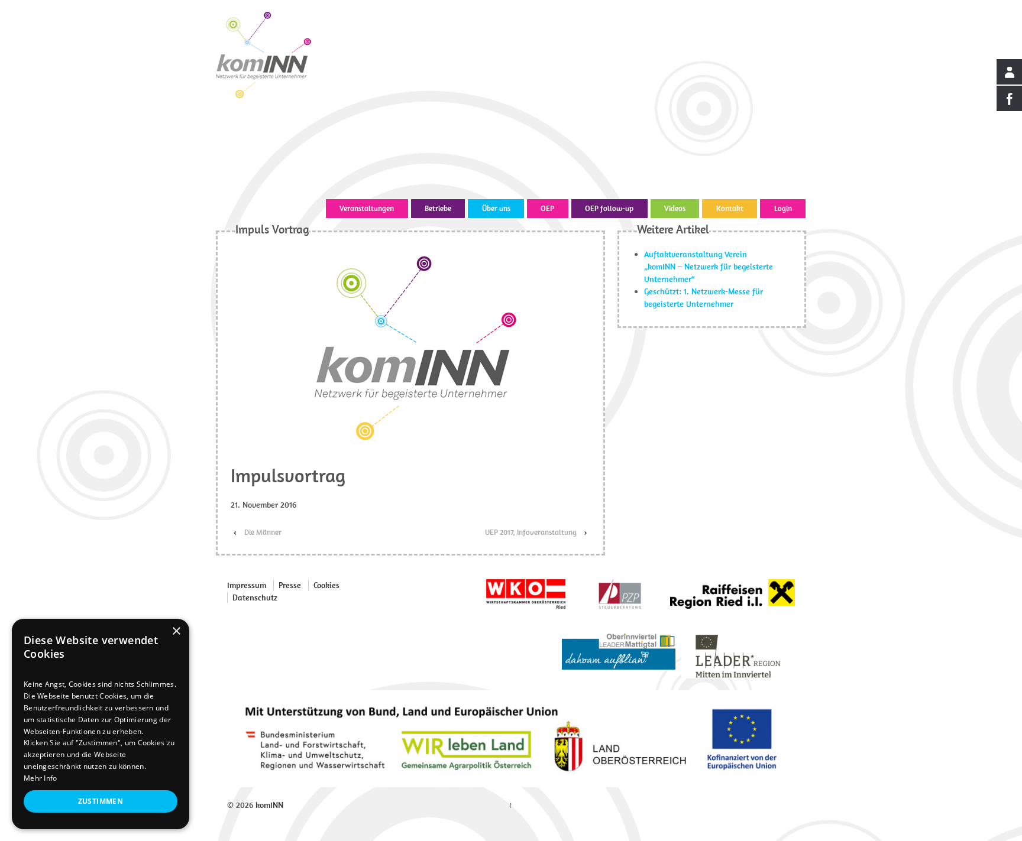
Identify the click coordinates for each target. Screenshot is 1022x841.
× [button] (176, 631)
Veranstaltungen (366, 208)
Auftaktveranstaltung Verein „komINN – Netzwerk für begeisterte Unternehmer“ (708, 266)
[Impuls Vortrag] (410, 347)
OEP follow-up (609, 208)
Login (783, 208)
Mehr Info (40, 778)
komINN (268, 805)
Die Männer (263, 532)
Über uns (496, 208)
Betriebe (438, 208)
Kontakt (729, 208)
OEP (547, 208)
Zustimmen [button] (101, 801)
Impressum (246, 585)
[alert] (100, 724)
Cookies (326, 585)
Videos (674, 208)
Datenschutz (254, 597)
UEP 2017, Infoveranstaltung (531, 532)
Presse (290, 585)
